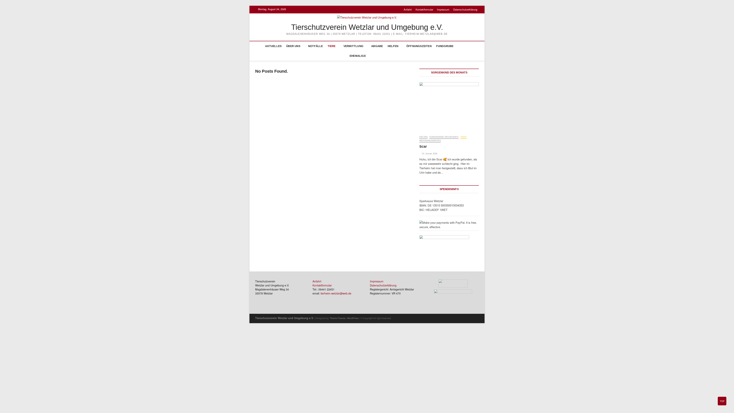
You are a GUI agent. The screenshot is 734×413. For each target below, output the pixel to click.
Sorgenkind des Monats (443, 137)
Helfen (393, 46)
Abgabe (377, 46)
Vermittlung (353, 46)
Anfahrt (408, 9)
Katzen (423, 137)
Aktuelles (273, 46)
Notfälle (315, 46)
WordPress (353, 318)
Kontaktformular (424, 9)
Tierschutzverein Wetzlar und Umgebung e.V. (367, 27)
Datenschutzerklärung (465, 9)
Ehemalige (358, 55)
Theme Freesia (337, 318)
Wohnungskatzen (430, 140)
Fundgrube (445, 46)
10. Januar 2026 (429, 153)
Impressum (443, 9)
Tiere (332, 46)
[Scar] (449, 106)
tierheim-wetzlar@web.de (336, 293)
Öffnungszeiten (419, 46)
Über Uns (293, 46)
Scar (423, 146)
